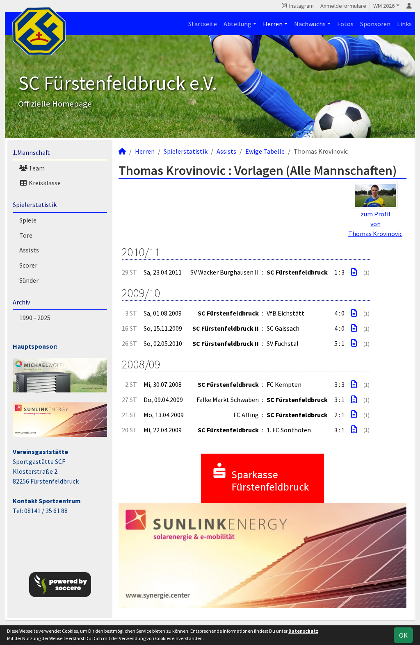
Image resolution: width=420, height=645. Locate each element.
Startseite (202, 24)
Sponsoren (375, 24)
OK (403, 635)
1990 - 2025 (34, 317)
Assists (29, 250)
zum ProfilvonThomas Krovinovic (375, 224)
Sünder (29, 280)
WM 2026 (384, 5)
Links (404, 24)
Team (36, 168)
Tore (25, 235)
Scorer (28, 265)
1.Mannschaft (31, 152)
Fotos (345, 24)
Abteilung (237, 24)
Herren (273, 24)
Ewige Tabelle (265, 151)
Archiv (21, 302)
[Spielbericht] (354, 272)
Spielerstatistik (35, 204)
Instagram (301, 5)
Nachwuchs (310, 24)
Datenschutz (303, 631)
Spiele (28, 220)
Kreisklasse (44, 183)
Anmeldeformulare (343, 5)
